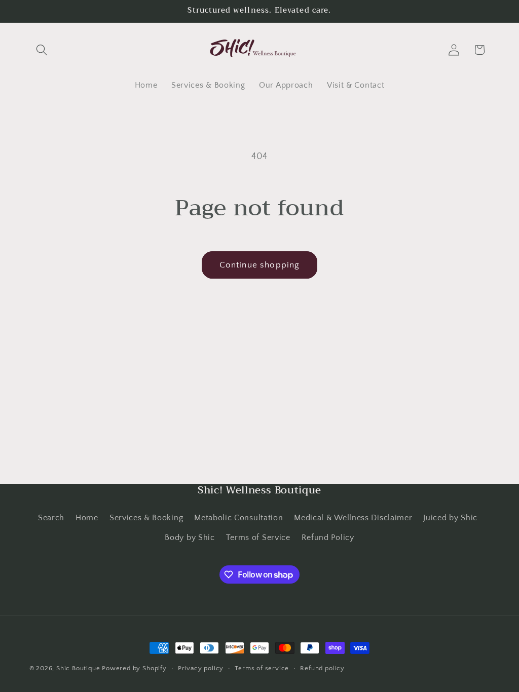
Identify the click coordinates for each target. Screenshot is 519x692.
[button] (42, 50)
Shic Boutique (78, 668)
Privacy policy (201, 668)
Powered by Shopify (134, 668)
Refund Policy (328, 537)
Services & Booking (146, 517)
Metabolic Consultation (238, 517)
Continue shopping (259, 265)
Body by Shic (189, 537)
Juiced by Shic (450, 517)
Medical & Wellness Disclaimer (353, 517)
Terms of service (262, 668)
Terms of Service (258, 537)
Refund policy (322, 668)
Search (51, 517)
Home (87, 517)
